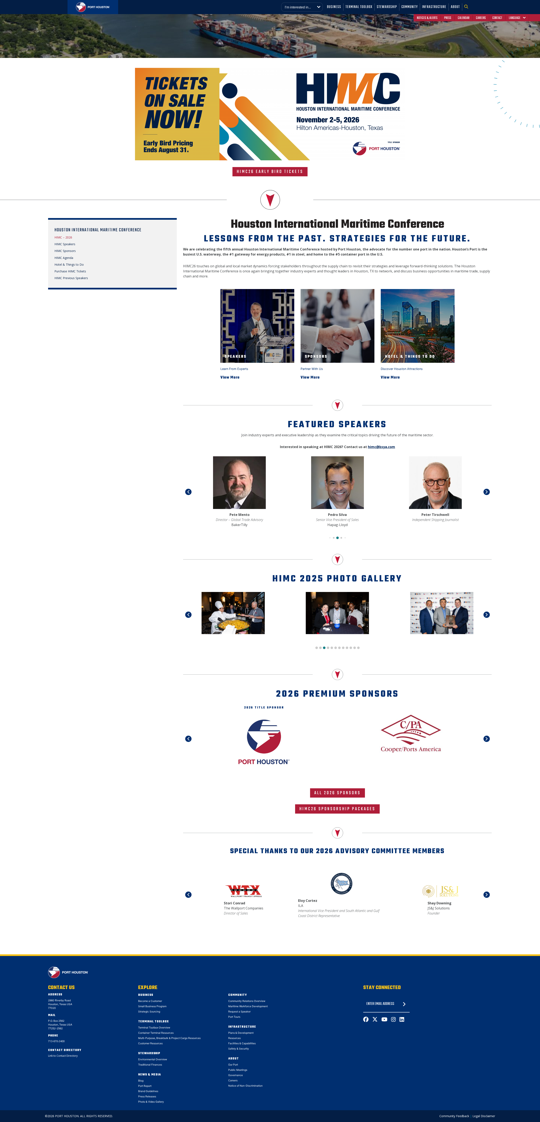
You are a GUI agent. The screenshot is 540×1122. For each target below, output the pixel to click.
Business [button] (334, 7)
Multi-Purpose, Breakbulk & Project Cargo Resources (169, 1038)
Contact (497, 18)
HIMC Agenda (63, 258)
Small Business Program (152, 1006)
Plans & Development (241, 1032)
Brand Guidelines (148, 1091)
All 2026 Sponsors (337, 793)
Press (447, 18)
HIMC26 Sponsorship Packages (337, 809)
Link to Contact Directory (63, 1056)
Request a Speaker (239, 1011)
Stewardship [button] (387, 7)
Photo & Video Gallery (151, 1101)
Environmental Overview (152, 1059)
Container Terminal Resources (156, 1032)
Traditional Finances (150, 1064)
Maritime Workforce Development (248, 1006)
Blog (140, 1080)
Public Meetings (237, 1069)
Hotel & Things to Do (69, 264)
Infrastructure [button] (434, 7)
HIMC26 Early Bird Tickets (270, 171)
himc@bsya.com (381, 447)
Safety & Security (238, 1048)
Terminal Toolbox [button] (359, 7)
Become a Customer (150, 1001)
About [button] (455, 7)
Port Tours (234, 1016)
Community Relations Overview (246, 1001)
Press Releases (147, 1096)
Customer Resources (150, 1043)
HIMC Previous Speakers (71, 278)
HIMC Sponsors (65, 251)
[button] (467, 7)
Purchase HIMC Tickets (70, 271)
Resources (234, 1038)
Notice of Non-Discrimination (245, 1085)
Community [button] (409, 7)
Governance (235, 1075)
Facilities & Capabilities (242, 1043)
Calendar (463, 18)
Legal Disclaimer (483, 1116)
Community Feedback (454, 1116)
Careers (481, 18)
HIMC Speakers (64, 244)
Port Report (144, 1085)
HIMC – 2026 (63, 237)
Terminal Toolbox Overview (154, 1027)
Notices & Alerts (427, 18)
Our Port (233, 1064)
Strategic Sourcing (149, 1011)
